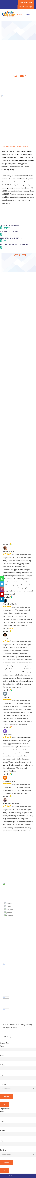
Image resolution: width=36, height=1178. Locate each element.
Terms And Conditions (22, 1031)
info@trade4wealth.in (15, 1016)
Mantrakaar (15, 1037)
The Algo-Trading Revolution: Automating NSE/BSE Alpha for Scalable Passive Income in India (6, 515)
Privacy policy (8, 1031)
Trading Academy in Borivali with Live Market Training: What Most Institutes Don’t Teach (18, 511)
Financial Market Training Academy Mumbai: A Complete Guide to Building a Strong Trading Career (30, 519)
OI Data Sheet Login (26, 6)
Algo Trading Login (26, 2)
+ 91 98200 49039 (13, 1004)
